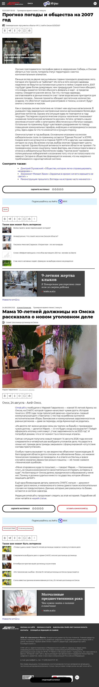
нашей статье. (39, 498)
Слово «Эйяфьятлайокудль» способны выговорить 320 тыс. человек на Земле (44, 253)
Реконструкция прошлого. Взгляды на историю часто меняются (55, 179)
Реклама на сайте (27, 627)
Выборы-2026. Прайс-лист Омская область (70, 627)
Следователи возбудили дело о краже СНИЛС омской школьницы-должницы (45, 555)
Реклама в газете (44, 627)
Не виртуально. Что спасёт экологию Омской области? (35, 236)
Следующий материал (51, 680)
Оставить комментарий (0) (77, 508)
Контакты (24, 630)
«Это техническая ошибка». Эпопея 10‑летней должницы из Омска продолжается (46, 572)
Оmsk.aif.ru (21, 407)
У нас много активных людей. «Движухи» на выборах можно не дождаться (43, 261)
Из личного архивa (26, 390)
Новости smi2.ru (10, 300)
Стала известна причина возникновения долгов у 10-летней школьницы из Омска (46, 580)
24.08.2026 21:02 (8, 308)
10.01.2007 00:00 (8, 11)
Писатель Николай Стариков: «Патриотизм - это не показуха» (38, 245)
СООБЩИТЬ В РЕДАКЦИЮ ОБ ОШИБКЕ (44, 630)
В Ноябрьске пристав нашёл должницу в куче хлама (34, 564)
